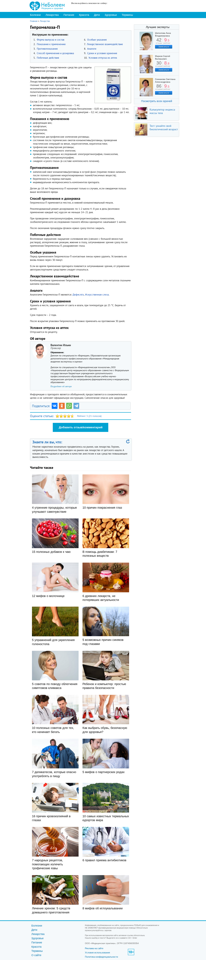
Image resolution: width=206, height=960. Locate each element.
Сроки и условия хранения (102, 53)
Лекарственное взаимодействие (105, 44)
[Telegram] (76, 406)
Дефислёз (78, 294)
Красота (84, 14)
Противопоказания (47, 48)
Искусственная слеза (97, 294)
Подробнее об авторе (61, 386)
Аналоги (91, 48)
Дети (97, 14)
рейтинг (166, 42)
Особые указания (97, 39)
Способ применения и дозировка (55, 53)
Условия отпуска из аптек (103, 57)
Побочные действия (48, 57)
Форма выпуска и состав (50, 39)
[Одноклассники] (62, 406)
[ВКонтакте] (54, 406)
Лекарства (52, 14)
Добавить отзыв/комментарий (81, 427)
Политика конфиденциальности (101, 956)
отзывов (158, 65)
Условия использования (97, 952)
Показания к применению (51, 44)
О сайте (36, 955)
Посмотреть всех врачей (156, 101)
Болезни (35, 14)
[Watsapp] (69, 406)
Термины (127, 14)
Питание (68, 14)
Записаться (163, 47)
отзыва (159, 42)
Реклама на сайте (94, 948)
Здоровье (111, 14)
